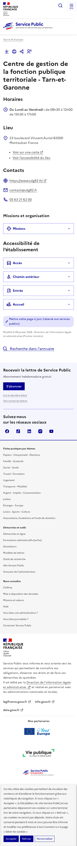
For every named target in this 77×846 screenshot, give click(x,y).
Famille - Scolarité (13, 461)
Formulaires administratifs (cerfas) (22, 540)
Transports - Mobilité (15, 486)
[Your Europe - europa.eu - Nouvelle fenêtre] (38, 731)
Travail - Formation (13, 474)
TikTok (18, 431)
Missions (19, 228)
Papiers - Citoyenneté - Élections (21, 455)
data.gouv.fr (11, 710)
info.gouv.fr (43, 702)
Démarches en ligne (14, 534)
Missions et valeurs (13, 600)
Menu (71, 9)
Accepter (11, 839)
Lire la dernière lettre (15, 395)
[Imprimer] (14, 51)
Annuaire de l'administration (19, 572)
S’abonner (14, 386)
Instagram (40, 431)
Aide (5, 606)
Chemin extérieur (26, 276)
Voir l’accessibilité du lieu (31, 157)
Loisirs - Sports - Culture (16, 512)
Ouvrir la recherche (60, 5)
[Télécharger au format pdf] (6, 51)
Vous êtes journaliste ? (15, 619)
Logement (9, 480)
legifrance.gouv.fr (15, 702)
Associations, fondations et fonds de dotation (29, 518)
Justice (7, 499)
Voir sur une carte (26, 152)
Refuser (26, 839)
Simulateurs (9, 546)
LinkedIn (29, 431)
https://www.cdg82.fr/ (26, 180)
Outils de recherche (14, 559)
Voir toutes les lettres (15, 401)
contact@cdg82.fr (23, 190)
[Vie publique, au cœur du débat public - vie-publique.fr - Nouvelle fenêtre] (38, 754)
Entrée (18, 290)
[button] (29, 51)
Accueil (18, 304)
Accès (17, 263)
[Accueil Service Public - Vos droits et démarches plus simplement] (28, 29)
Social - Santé (11, 467)
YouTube (51, 431)
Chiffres (7, 587)
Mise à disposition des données (20, 594)
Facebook (7, 431)
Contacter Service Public (17, 625)
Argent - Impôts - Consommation (22, 493)
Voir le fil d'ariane (13, 39)
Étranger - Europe (13, 505)
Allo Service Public (13, 565)
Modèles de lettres (13, 553)
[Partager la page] (21, 51)
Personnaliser (45, 839)
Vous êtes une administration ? (20, 613)
